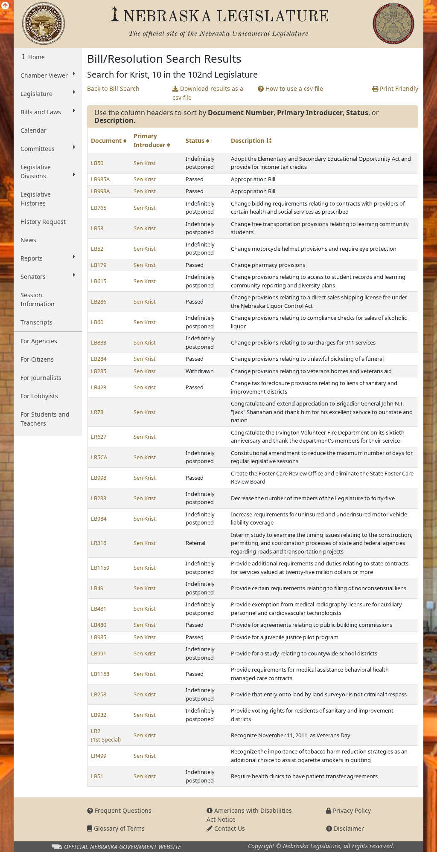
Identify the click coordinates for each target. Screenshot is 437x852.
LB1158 (100, 674)
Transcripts (36, 322)
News (28, 240)
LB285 (98, 371)
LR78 (97, 412)
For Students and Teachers (45, 418)
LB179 (98, 265)
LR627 (98, 436)
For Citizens (37, 359)
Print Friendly (398, 88)
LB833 (98, 342)
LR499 (98, 755)
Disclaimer (348, 828)
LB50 (97, 163)
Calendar (33, 130)
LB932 (98, 715)
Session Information (37, 299)
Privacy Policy (351, 810)
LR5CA (99, 457)
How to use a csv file (293, 88)
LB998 (98, 477)
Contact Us (229, 828)
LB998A (100, 191)
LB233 (98, 498)
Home (35, 57)
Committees (37, 149)
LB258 (98, 694)
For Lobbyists (39, 396)
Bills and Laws (40, 112)
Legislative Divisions (35, 171)
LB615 (98, 281)
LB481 (98, 608)
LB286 (98, 301)
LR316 (98, 543)
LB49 (97, 588)
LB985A (100, 179)
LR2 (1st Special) (106, 735)
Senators (33, 276)
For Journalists (40, 378)
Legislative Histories (35, 198)
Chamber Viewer (44, 75)
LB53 (97, 228)
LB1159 (100, 567)
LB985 (98, 637)
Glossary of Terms (118, 828)
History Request (43, 221)
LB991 (98, 653)
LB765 (98, 208)
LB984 (98, 518)
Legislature (36, 94)
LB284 (98, 358)
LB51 (97, 776)
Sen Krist (145, 163)
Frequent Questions (122, 810)
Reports (31, 258)
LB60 (97, 322)
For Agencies (38, 341)
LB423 (98, 387)
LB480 (98, 625)
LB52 (97, 248)
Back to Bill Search (113, 88)
